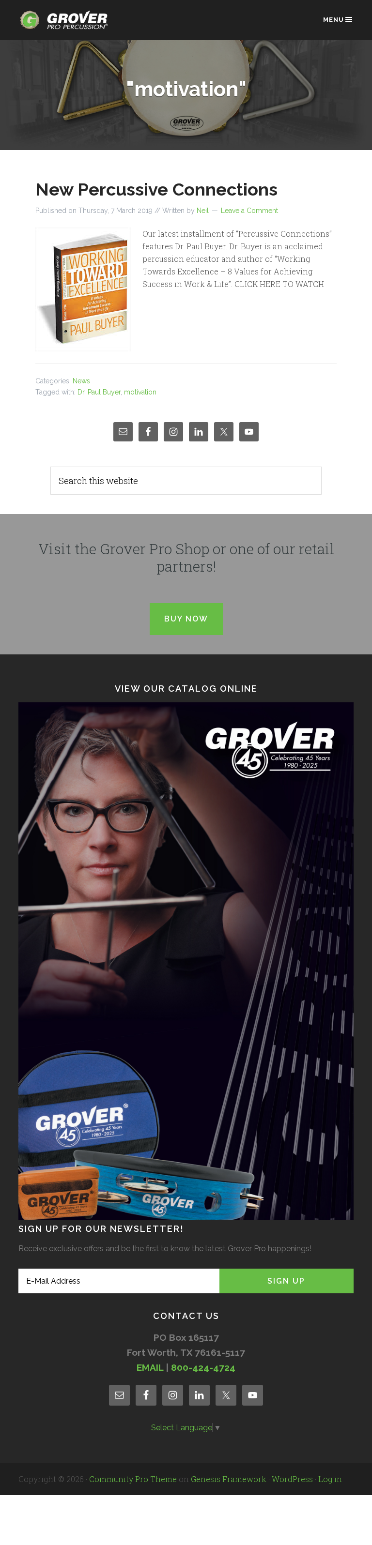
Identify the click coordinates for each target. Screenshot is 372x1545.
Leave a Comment (249, 210)
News (81, 381)
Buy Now (186, 618)
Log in (330, 1479)
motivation (140, 392)
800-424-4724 (203, 1367)
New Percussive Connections (156, 189)
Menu (333, 19)
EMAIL (150, 1367)
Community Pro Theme (133, 1479)
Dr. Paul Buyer (99, 392)
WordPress (292, 1479)
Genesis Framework (228, 1479)
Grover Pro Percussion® (66, 25)
